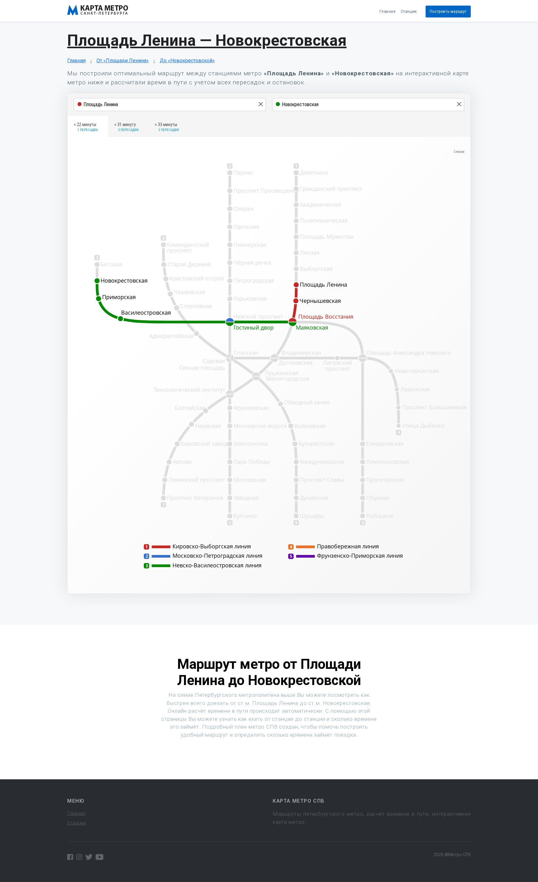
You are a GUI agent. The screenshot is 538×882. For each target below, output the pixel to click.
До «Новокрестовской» (187, 60)
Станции (409, 11)
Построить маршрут (448, 11)
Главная (387, 11)
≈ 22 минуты (86, 127)
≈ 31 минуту (126, 127)
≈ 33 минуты (167, 127)
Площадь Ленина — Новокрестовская (207, 40)
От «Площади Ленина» (123, 60)
